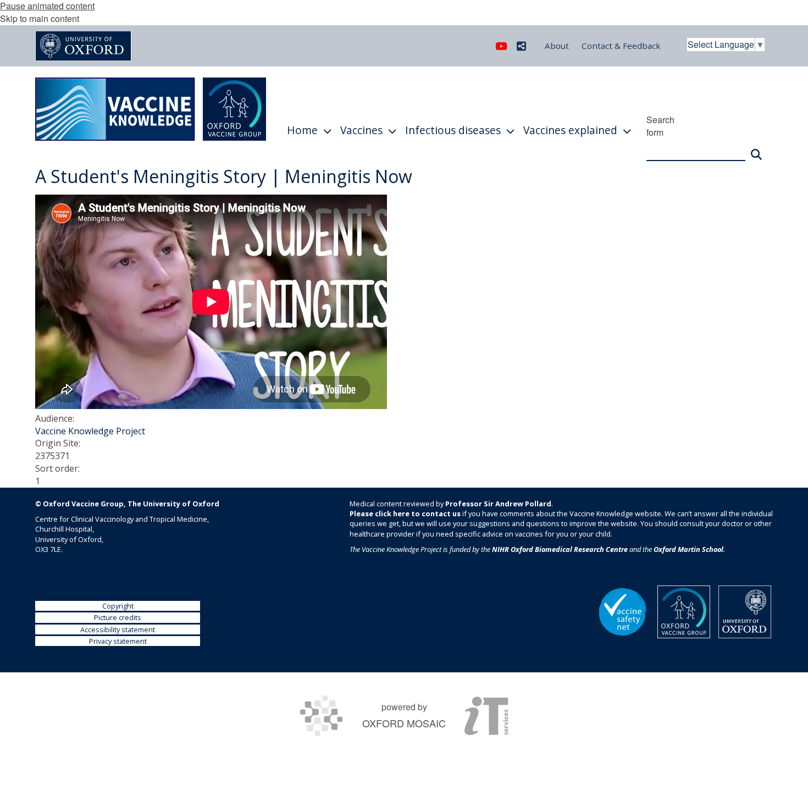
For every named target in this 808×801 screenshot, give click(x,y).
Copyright (118, 606)
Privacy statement (118, 641)
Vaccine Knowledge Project (90, 431)
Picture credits (117, 617)
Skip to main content (39, 18)
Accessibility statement (117, 629)
